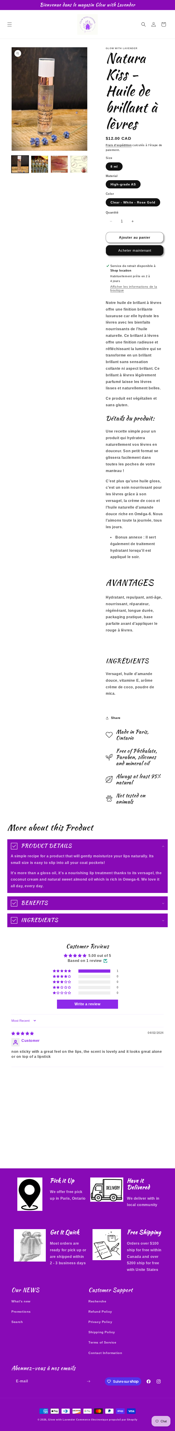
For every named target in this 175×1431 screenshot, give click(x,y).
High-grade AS (123, 184)
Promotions (21, 1311)
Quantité (112, 212)
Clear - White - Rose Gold (133, 202)
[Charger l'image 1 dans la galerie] (20, 164)
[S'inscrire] (88, 1381)
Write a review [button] (87, 1004)
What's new (21, 1301)
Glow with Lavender (61, 1419)
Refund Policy (100, 1311)
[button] (10, 24)
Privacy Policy (100, 1322)
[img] (22, 1033)
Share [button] (116, 718)
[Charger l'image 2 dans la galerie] (39, 164)
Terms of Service (102, 1342)
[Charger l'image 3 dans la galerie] (59, 164)
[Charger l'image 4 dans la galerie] (79, 164)
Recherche (97, 1301)
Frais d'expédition (119, 145)
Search (17, 1322)
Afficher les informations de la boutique (133, 288)
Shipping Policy (101, 1332)
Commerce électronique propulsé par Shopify (106, 1419)
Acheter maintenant (134, 250)
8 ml (114, 166)
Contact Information (105, 1353)
